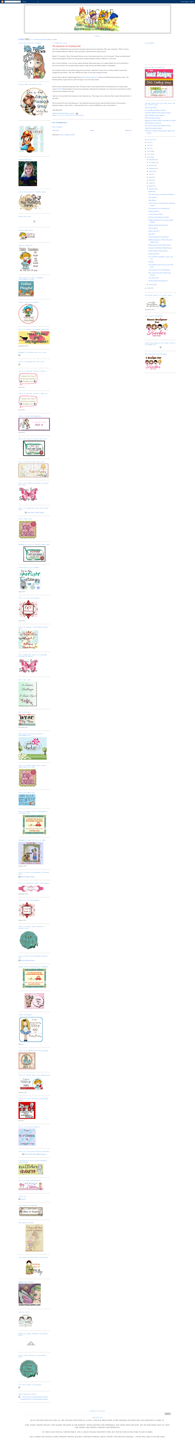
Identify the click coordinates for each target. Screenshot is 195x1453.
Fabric (31, 39)
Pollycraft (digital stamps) (153, 118)
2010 (149, 157)
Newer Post (55, 130)
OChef (60, 89)
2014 (149, 145)
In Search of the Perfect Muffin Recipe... (161, 248)
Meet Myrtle (152, 200)
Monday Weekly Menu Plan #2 (158, 281)
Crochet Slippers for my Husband (159, 237)
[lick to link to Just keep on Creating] (34, 1275)
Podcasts (151, 262)
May (150, 180)
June (150, 177)
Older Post (128, 130)
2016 (149, 142)
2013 (149, 148)
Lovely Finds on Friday (156, 214)
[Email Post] (76, 113)
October (151, 165)
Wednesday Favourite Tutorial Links (160, 245)
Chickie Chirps (97, 17)
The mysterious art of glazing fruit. (66, 46)
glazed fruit (69, 115)
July (150, 174)
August (151, 171)
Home (92, 130)
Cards (21, 39)
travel (52, 39)
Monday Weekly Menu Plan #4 (158, 225)
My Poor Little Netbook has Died (159, 217)
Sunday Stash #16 (154, 231)
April (151, 183)
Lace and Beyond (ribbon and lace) (155, 110)
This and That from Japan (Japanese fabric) (158, 125)
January (151, 284)
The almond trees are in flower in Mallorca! (162, 194)
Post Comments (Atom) (68, 135)
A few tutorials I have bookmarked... (160, 270)
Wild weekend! (153, 228)
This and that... (153, 197)
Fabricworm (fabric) (151, 108)
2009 (149, 288)
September (152, 168)
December (152, 160)
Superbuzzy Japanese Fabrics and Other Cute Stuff (160, 120)
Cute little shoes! (154, 278)
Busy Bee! (152, 234)
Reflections (152, 191)
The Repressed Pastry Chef (91, 77)
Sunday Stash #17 (154, 211)
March (151, 186)
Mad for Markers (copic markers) (155, 115)
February (152, 189)
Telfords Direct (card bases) (153, 123)
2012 (149, 151)
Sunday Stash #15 (154, 254)
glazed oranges (79, 115)
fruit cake (60, 115)
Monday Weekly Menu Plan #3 (158, 251)
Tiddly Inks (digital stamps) (153, 128)
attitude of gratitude (41, 39)
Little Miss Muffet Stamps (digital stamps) (158, 113)
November (152, 162)
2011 (149, 154)
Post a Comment (57, 127)
